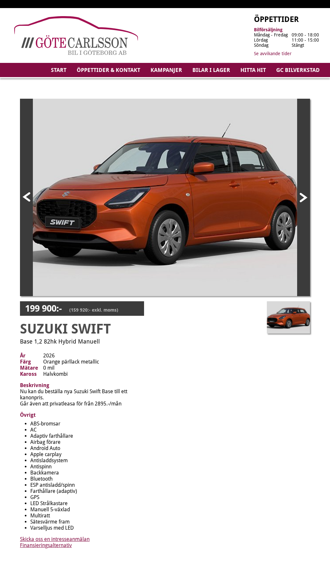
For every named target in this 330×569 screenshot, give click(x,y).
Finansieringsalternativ (46, 545)
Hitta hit (253, 70)
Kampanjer (166, 70)
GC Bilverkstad (298, 70)
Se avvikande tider (273, 53)
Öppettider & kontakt (108, 70)
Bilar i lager (211, 70)
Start (58, 70)
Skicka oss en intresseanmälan (55, 539)
